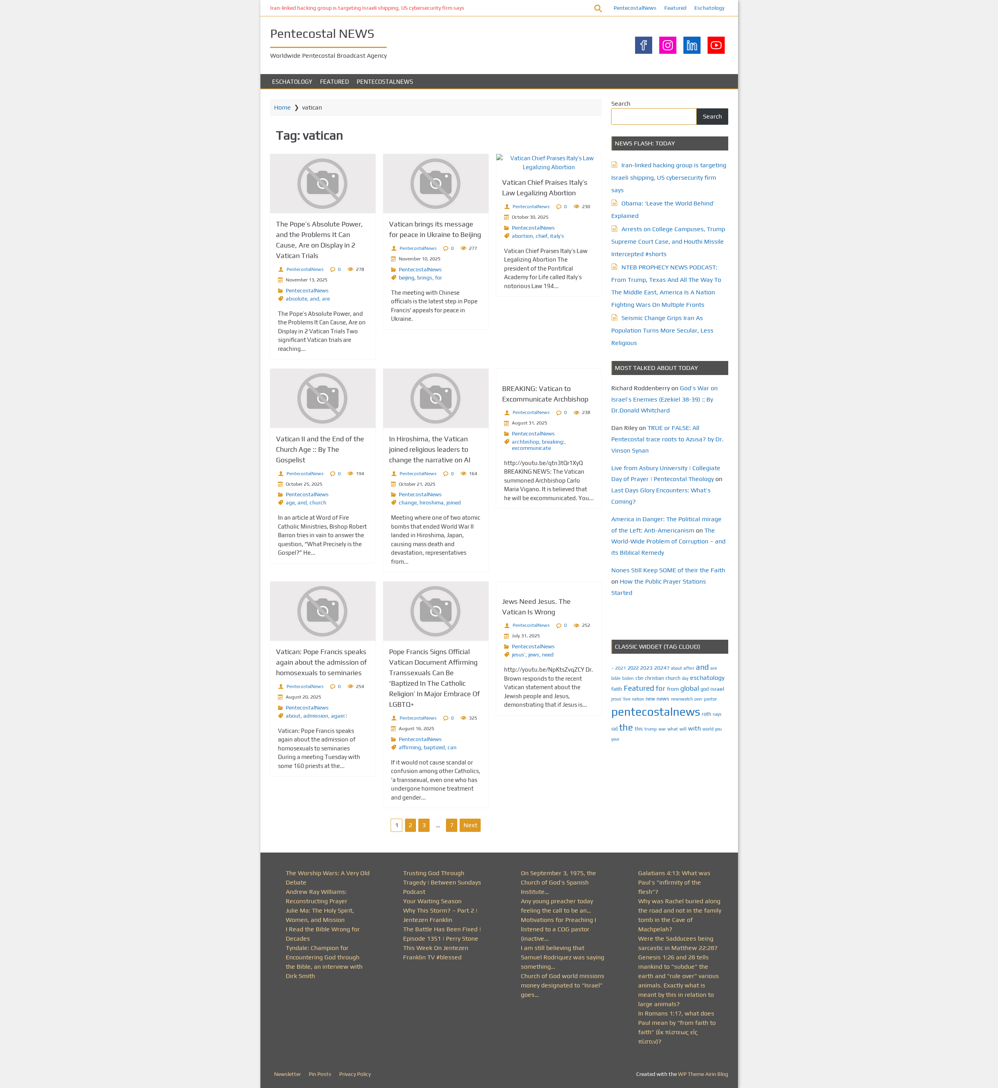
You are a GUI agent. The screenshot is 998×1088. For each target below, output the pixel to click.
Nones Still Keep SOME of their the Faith (668, 570)
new (650, 699)
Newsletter (287, 1074)
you (718, 728)
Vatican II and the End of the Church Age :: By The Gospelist (320, 449)
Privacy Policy (355, 1074)
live (626, 699)
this (639, 729)
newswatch (682, 699)
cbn (639, 678)
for (438, 277)
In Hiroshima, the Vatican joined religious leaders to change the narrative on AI (430, 449)
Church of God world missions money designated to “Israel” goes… (562, 985)
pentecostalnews (655, 711)
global (689, 688)
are (326, 298)
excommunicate (531, 448)
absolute (296, 298)
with (694, 728)
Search (620, 103)
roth (706, 714)
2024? (661, 668)
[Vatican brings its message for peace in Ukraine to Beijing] (435, 183)
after (688, 668)
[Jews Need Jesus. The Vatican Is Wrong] (549, 586)
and (314, 298)
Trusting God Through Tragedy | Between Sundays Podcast (442, 882)
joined (453, 502)
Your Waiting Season (432, 901)
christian (654, 678)
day (685, 678)
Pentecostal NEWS (322, 33)
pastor (710, 698)
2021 (620, 668)
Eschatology (709, 8)
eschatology (707, 677)
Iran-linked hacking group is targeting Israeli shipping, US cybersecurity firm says (367, 8)
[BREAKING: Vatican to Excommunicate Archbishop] (549, 373)
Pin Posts (320, 1074)
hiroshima (431, 502)
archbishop (525, 442)
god (705, 689)
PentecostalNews (635, 8)
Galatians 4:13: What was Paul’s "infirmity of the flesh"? (674, 882)
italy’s (557, 236)
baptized (434, 747)
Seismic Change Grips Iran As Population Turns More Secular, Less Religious (662, 330)
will (683, 729)
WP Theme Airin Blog (703, 1074)
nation (638, 699)
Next (470, 825)
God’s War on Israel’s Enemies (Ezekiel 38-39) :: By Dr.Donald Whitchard (664, 399)
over (698, 699)
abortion (522, 236)
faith (616, 689)
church (318, 502)
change (408, 502)
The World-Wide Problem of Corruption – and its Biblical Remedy (668, 542)
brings (424, 277)
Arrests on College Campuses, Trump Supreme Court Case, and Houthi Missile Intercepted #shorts (668, 241)
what (672, 729)
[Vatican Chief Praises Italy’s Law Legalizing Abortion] (549, 163)
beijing (406, 277)
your (615, 739)
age (290, 502)
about (293, 716)
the (626, 727)
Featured (675, 8)
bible (616, 678)
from (673, 689)
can (452, 747)
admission (315, 716)
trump (650, 728)
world (707, 729)
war (662, 729)
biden (628, 678)
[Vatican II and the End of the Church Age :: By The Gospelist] (322, 398)
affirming (410, 747)
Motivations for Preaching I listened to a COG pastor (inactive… (558, 929)
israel (717, 688)
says (717, 714)
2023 (646, 668)
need (548, 654)
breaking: (553, 442)
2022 (633, 668)
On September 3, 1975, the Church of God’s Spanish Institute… (558, 882)
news (662, 698)
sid (614, 729)
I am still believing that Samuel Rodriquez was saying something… (562, 957)
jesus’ (519, 654)
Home (282, 107)
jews (533, 654)
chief (541, 236)
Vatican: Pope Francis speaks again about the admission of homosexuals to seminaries (321, 662)
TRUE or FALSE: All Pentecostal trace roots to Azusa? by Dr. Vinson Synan (667, 439)
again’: (339, 716)
